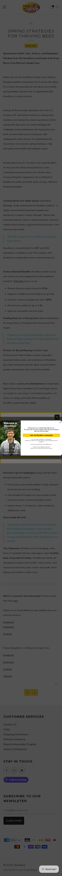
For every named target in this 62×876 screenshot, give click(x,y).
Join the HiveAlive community (41, 435)
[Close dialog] (60, 422)
